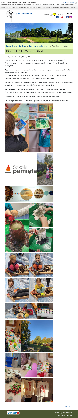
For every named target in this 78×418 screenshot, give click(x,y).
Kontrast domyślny (51, 14)
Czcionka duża (71, 14)
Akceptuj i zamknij (69, 2)
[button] (57, 17)
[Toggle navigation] (9, 20)
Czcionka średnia (68, 14)
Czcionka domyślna (65, 14)
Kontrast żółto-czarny (54, 14)
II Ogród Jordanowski (22, 14)
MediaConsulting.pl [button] (65, 415)
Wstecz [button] (68, 406)
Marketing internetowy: (63, 413)
